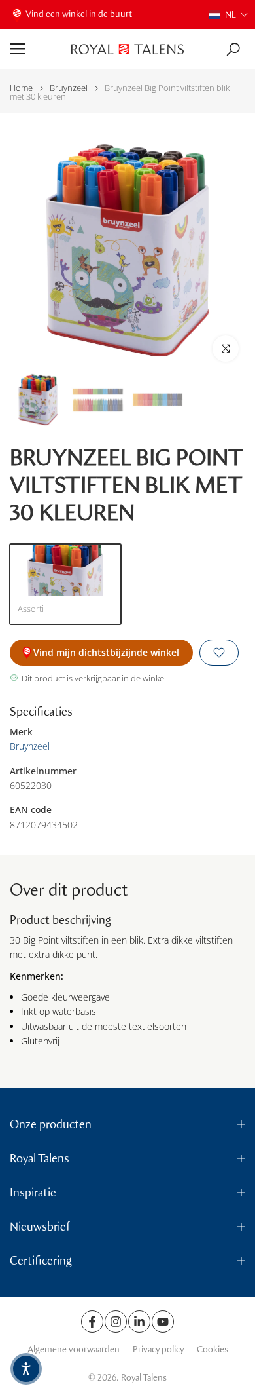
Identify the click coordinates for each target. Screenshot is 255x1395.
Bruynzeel (69, 88)
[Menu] (35, 49)
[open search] (233, 49)
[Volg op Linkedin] (139, 1321)
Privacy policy (158, 1349)
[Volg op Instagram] (116, 1321)
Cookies (212, 1349)
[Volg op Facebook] (92, 1321)
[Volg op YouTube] (163, 1321)
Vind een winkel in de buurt (79, 14)
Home (21, 88)
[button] (228, 15)
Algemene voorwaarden (73, 1349)
